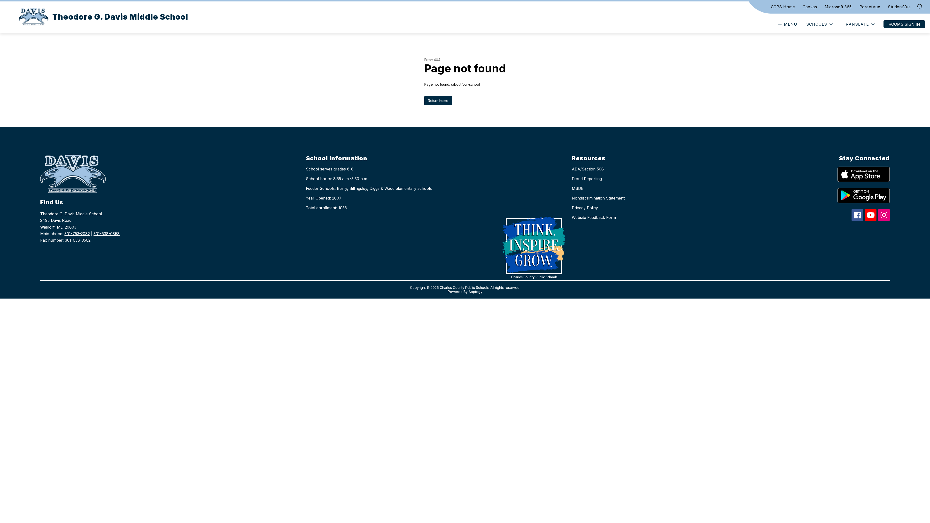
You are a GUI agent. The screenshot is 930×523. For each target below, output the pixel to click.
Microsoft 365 (838, 6)
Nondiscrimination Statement (598, 198)
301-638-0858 (106, 233)
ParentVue (870, 6)
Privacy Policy (585, 207)
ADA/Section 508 (588, 169)
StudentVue (899, 6)
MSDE (577, 188)
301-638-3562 (78, 240)
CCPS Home (783, 6)
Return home (438, 101)
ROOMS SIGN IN (904, 24)
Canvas (810, 6)
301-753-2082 (77, 233)
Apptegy (475, 292)
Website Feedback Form (594, 217)
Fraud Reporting (587, 178)
